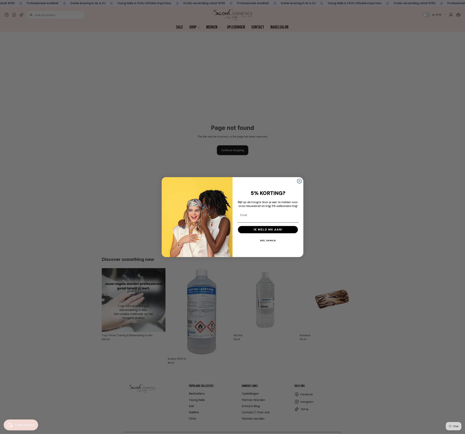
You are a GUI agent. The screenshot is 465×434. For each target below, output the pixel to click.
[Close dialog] (299, 181)
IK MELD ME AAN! (268, 229)
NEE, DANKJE (268, 240)
